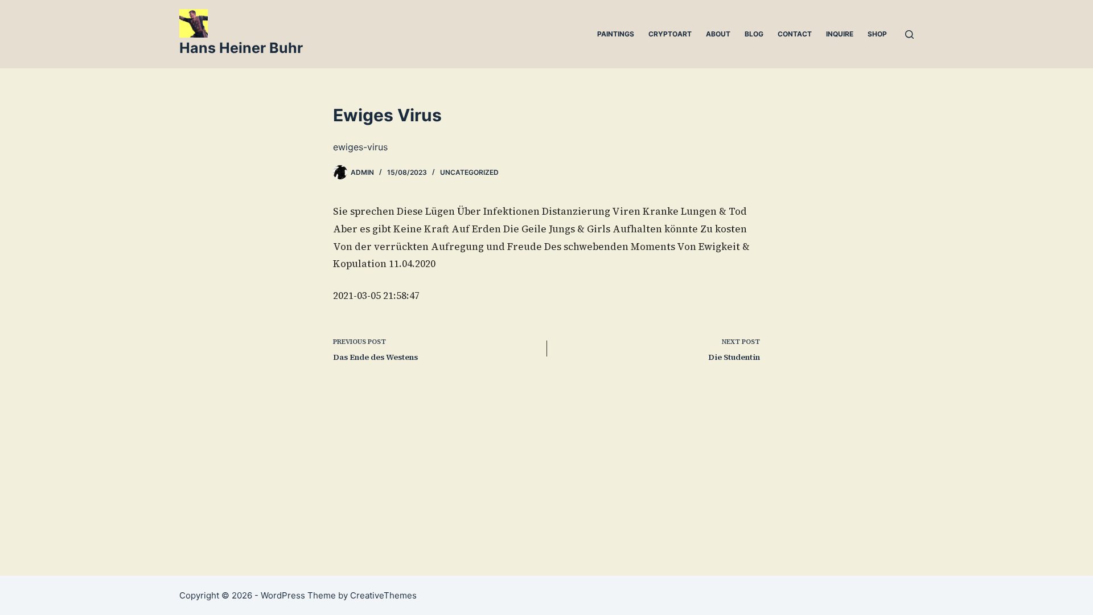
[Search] (909, 34)
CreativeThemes (383, 595)
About (718, 34)
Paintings (615, 34)
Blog (754, 34)
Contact (795, 34)
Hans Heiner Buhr (241, 47)
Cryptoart (670, 34)
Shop (877, 34)
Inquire (839, 34)
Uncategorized (469, 172)
